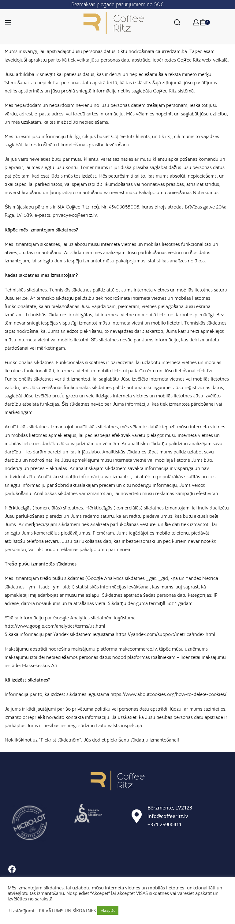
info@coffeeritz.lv (167, 816)
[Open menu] (8, 22)
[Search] (177, 22)
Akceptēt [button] (108, 910)
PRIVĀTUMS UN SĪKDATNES (67, 910)
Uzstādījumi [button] (21, 910)
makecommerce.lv (137, 649)
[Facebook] (12, 869)
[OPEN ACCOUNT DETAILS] (196, 22)
